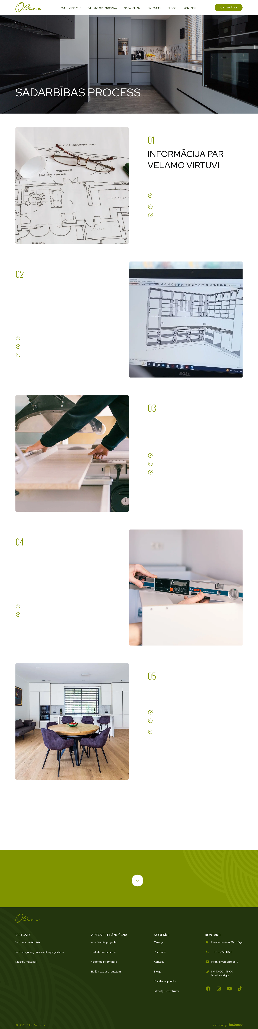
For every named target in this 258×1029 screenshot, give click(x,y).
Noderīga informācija (104, 962)
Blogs (157, 971)
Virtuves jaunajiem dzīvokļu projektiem (39, 952)
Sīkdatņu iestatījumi (166, 991)
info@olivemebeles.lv (224, 962)
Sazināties (230, 7)
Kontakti (159, 962)
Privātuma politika (165, 981)
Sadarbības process (103, 952)
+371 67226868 (221, 952)
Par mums (160, 952)
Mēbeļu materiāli (26, 962)
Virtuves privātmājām (28, 942)
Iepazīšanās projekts (104, 942)
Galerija (159, 942)
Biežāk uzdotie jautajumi (106, 971)
